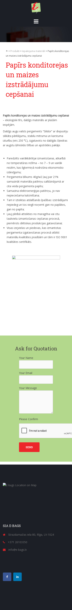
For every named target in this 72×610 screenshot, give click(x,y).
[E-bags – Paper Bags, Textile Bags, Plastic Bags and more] (36, 7)
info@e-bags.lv (17, 549)
